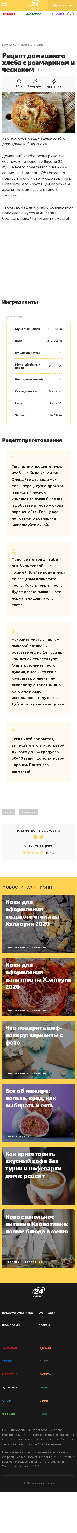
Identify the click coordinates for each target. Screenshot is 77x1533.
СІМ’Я (44, 1400)
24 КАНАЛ (9, 1348)
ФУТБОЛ (8, 1413)
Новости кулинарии (17, 1313)
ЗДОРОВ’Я (10, 1387)
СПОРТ (7, 1400)
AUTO (44, 1361)
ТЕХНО (7, 1361)
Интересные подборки (27, 947)
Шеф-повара (11, 1325)
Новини (9, 14)
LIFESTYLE (9, 1374)
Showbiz (58, 14)
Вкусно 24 (9, 45)
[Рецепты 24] (34, 5)
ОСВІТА (45, 1374)
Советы (44, 1325)
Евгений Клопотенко (25, 1262)
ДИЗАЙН (46, 1348)
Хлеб (40, 45)
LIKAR (44, 1387)
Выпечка (26, 45)
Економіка (33, 14)
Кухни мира (46, 1313)
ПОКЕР (44, 1413)
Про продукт (19, 1136)
